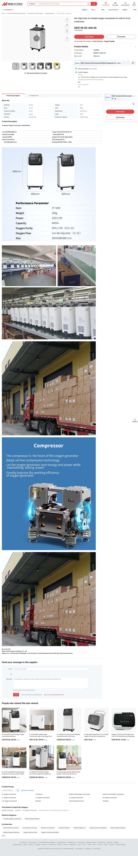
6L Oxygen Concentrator (9, 794)
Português (37, 844)
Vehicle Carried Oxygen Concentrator (113, 794)
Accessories (38, 794)
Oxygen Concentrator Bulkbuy (50, 832)
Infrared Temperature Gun (76, 801)
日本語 (89, 844)
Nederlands (72, 844)
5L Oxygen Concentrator (76, 797)
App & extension (113, 10)
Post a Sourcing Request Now (54, 695)
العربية (79, 844)
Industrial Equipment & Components (16, 13)
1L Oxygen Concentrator (9, 797)
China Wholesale (61, 842)
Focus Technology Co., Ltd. (57, 848)
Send (16, 695)
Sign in (134, 5)
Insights (116, 842)
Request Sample (109, 41)
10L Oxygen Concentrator (9, 801)
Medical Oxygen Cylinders (118, 828)
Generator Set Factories (48, 828)
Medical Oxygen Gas (80, 828)
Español (31, 844)
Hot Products (23, 842)
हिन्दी (94, 844)
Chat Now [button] (122, 37)
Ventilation (106, 801)
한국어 (84, 844)
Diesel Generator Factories (11, 828)
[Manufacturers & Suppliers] (12, 4)
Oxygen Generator (49, 13)
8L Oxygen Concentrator (110, 797)
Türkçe (105, 844)
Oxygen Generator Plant (30, 832)
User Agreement (79, 848)
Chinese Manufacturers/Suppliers (46, 842)
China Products (32, 842)
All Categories (8, 10)
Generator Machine (64, 828)
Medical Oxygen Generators (11, 832)
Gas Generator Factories (30, 828)
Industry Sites (81, 842)
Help (102, 10)
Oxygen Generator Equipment (98, 828)
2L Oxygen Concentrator (42, 797)
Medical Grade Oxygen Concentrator (79, 794)
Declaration (88, 848)
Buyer (93, 10)
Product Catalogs (28, 790)
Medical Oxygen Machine (32, 819)
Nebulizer (38, 801)
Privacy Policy (96, 848)
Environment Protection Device (35, 13)
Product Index (101, 842)
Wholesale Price (72, 842)
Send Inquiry (89, 37)
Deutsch (66, 844)
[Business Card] (133, 104)
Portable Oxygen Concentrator (64, 13)
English (25, 844)
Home (3, 13)
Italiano (60, 844)
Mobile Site (109, 842)
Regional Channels (91, 842)
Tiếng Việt (112, 844)
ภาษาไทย (99, 844)
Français (44, 844)
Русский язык (52, 844)
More (3, 836)
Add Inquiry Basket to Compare (37, 73)
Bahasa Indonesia (121, 844)
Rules (134, 10)
